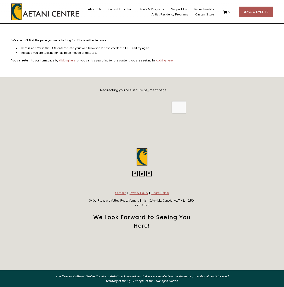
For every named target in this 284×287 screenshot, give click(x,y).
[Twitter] (142, 173)
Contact (120, 193)
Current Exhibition (120, 9)
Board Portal (160, 193)
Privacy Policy (139, 193)
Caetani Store (204, 14)
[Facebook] (135, 173)
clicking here (67, 60)
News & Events (256, 12)
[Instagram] (149, 173)
